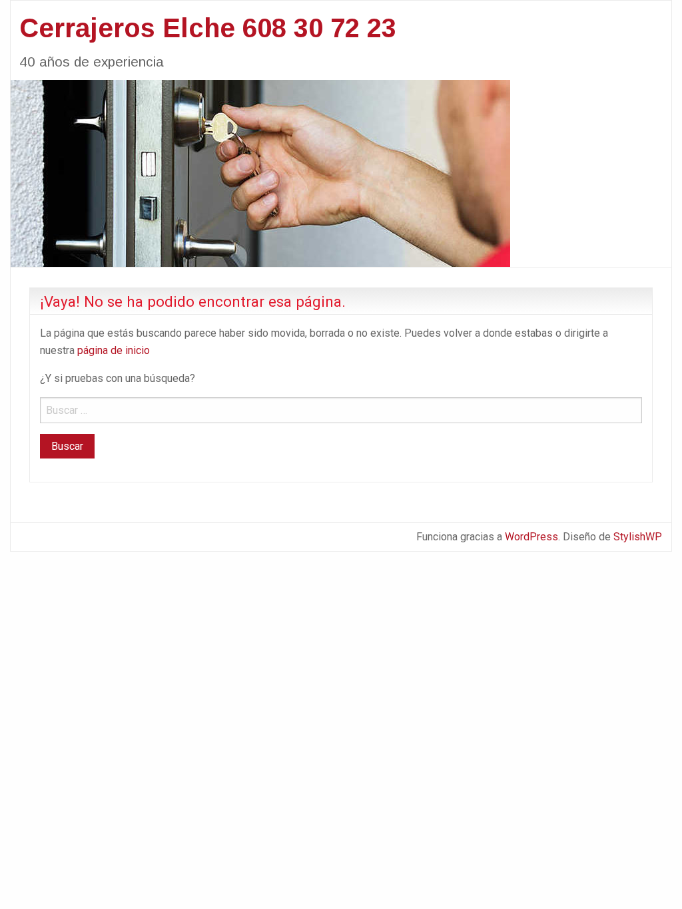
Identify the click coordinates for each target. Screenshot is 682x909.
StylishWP (637, 536)
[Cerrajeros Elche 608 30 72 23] (260, 172)
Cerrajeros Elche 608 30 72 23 (207, 28)
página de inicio (113, 350)
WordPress (531, 536)
